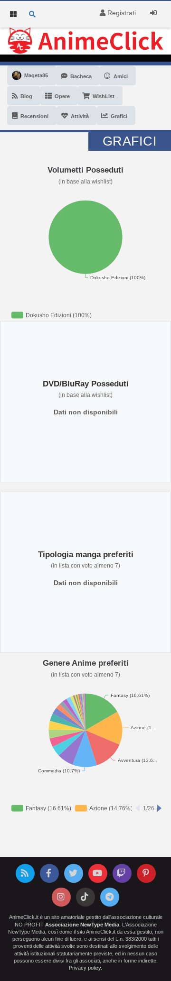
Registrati (120, 13)
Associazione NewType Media (82, 924)
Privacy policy (85, 968)
